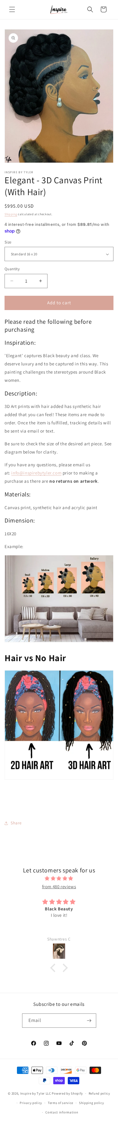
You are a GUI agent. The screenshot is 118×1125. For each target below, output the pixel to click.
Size (8, 242)
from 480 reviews (59, 886)
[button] (12, 9)
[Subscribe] (89, 1020)
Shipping (11, 214)
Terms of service (60, 1103)
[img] (59, 878)
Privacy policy (31, 1103)
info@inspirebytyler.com (36, 473)
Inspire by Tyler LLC (35, 1093)
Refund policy (99, 1093)
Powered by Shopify (67, 1093)
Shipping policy (91, 1103)
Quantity (12, 268)
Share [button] (16, 823)
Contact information (61, 1112)
